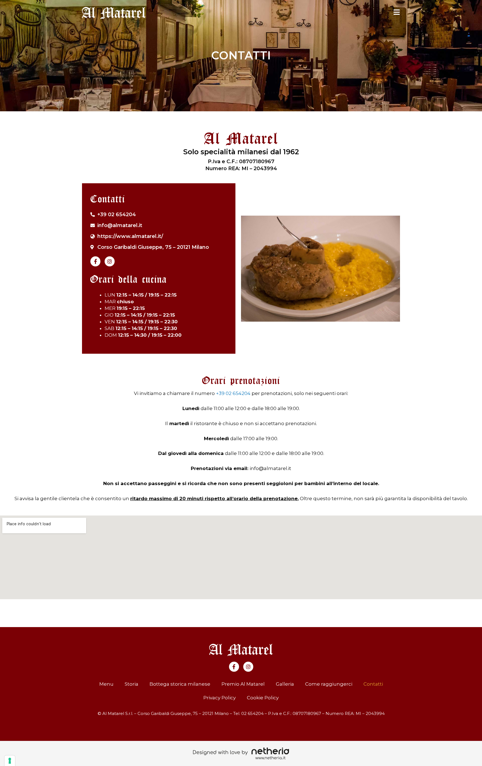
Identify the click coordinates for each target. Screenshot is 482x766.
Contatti (373, 684)
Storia (131, 684)
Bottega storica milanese (180, 684)
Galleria (285, 684)
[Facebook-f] (95, 261)
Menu (106, 684)
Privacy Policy (219, 697)
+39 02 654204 (233, 393)
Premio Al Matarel (243, 684)
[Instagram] (110, 261)
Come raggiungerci (328, 684)
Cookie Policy (263, 697)
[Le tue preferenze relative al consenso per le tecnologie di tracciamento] (9, 760)
